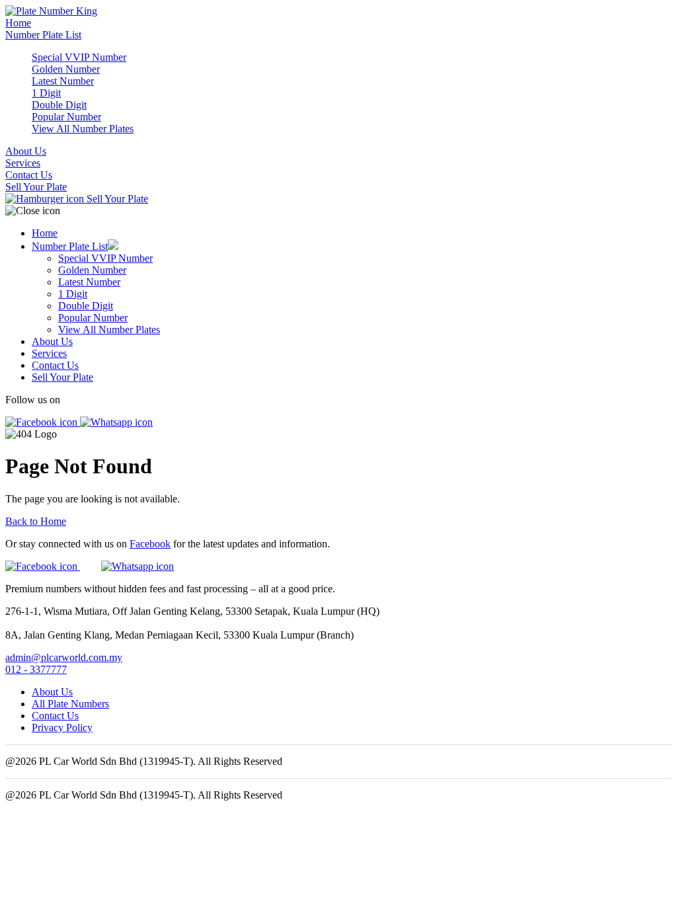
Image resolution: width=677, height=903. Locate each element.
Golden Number (66, 69)
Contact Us (28, 174)
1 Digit (46, 92)
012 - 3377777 (36, 669)
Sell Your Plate (36, 186)
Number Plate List (43, 34)
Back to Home (35, 521)
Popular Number (66, 116)
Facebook (150, 543)
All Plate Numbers (70, 703)
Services (22, 163)
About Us (25, 151)
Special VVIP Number (79, 57)
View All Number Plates (83, 128)
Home (18, 22)
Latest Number (63, 81)
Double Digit (59, 104)
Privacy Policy (62, 727)
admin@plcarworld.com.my (63, 657)
